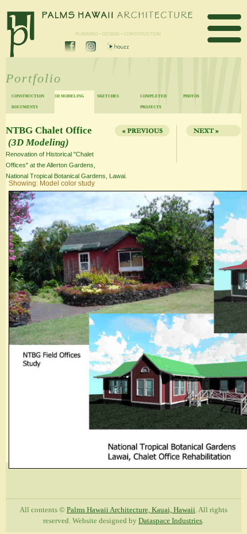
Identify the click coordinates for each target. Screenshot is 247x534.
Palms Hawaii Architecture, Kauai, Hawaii (131, 510)
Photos (191, 96)
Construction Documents (27, 101)
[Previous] (141, 144)
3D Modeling (69, 96)
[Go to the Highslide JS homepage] (10, 192)
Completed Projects (153, 101)
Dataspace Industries (170, 521)
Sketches (108, 96)
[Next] (210, 144)
